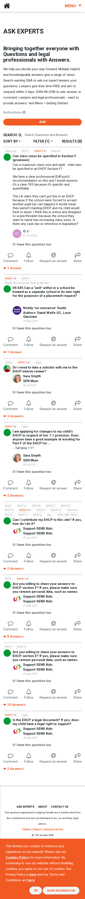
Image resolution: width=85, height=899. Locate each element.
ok (35, 890)
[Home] (6, 6)
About (42, 806)
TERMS (26, 829)
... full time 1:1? (23, 448)
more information (61, 890)
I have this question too (32, 244)
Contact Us (59, 806)
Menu (71, 5)
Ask (42, 122)
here (33, 874)
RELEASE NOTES (53, 829)
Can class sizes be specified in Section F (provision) (44, 158)
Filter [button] (41, 141)
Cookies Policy (17, 857)
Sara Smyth (32, 376)
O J (25, 231)
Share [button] (77, 261)
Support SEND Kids (38, 528)
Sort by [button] (10, 141)
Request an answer (53, 261)
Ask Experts (25, 806)
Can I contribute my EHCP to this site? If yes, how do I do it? (47, 522)
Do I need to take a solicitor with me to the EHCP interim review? (45, 369)
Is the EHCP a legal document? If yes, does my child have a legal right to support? (46, 722)
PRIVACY (37, 829)
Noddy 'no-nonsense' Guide (44, 308)
